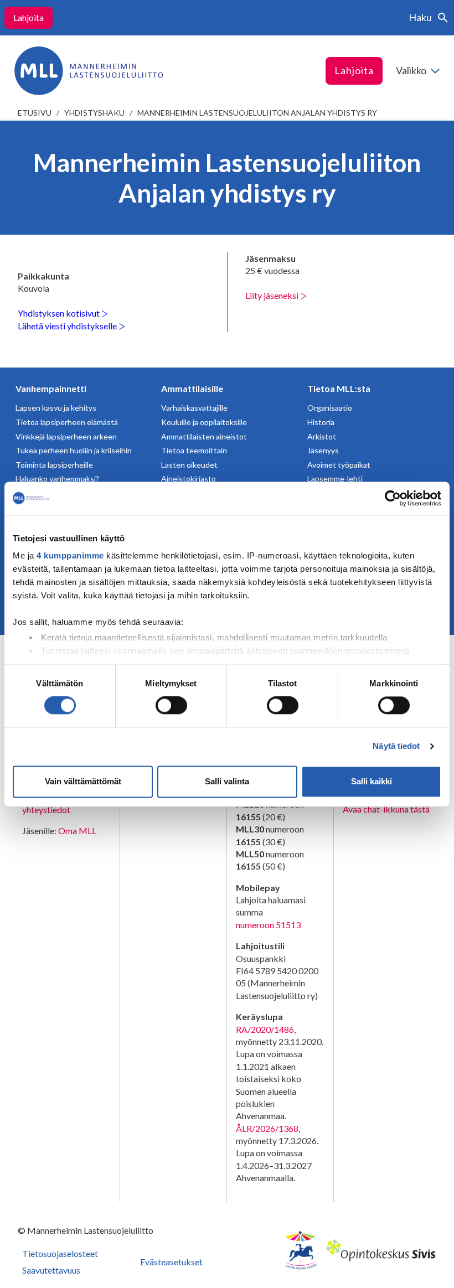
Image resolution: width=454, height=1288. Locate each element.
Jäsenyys (323, 450)
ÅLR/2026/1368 (267, 1128)
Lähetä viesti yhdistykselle (68, 325)
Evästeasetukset (171, 1261)
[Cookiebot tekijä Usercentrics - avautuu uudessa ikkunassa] (392, 498)
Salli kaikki (371, 781)
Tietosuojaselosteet (60, 1253)
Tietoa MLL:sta (338, 388)
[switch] (171, 706)
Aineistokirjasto (188, 478)
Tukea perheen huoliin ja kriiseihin (74, 450)
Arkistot (321, 436)
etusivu (34, 112)
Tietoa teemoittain (194, 450)
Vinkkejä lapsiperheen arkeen (66, 436)
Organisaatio (329, 407)
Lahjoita (28, 17)
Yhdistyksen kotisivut (59, 313)
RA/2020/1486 (265, 1029)
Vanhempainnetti (51, 388)
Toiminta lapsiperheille (54, 464)
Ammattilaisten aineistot (204, 436)
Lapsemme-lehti (335, 478)
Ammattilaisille (192, 388)
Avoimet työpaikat (338, 464)
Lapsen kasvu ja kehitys (56, 407)
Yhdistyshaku (94, 112)
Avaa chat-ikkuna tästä (386, 809)
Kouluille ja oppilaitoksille (204, 422)
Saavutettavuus (51, 1270)
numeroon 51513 (268, 924)
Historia (320, 422)
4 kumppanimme (70, 555)
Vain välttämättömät (83, 781)
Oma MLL (77, 830)
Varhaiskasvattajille (194, 407)
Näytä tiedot (396, 746)
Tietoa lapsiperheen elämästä (67, 422)
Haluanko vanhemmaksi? (57, 478)
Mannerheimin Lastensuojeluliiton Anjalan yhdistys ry (257, 112)
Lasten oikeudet (189, 464)
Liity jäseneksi (272, 295)
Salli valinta (227, 781)
